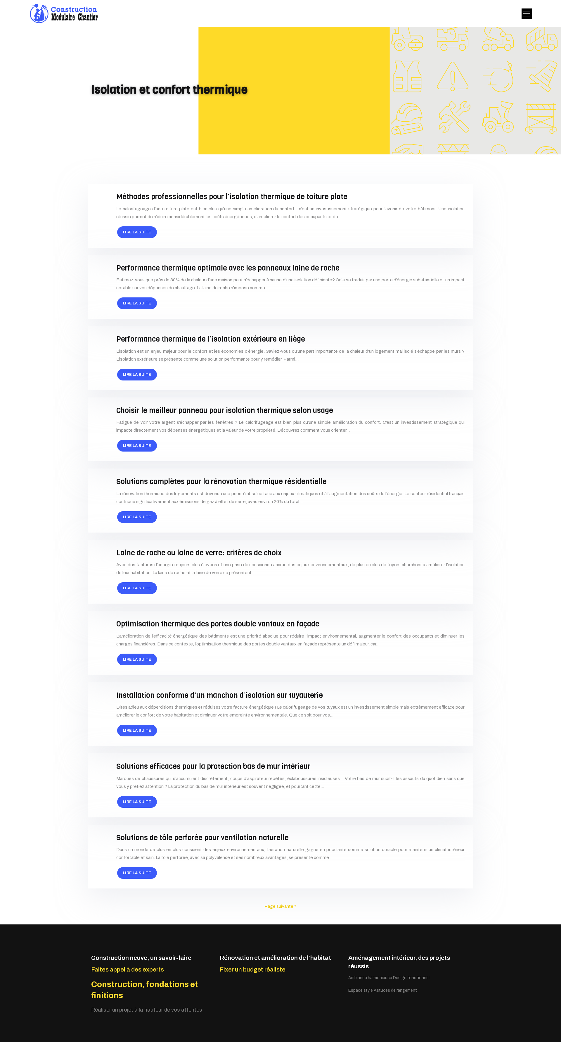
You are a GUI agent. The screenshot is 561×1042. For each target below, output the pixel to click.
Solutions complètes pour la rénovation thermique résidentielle (221, 481)
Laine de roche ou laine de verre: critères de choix (199, 553)
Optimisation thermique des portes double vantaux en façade (217, 624)
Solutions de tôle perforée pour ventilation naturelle (202, 838)
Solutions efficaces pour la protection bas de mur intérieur (213, 766)
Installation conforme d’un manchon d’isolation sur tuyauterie (219, 695)
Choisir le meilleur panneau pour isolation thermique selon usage (224, 410)
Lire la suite (137, 232)
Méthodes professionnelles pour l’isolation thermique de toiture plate (231, 196)
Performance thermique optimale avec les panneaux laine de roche (228, 268)
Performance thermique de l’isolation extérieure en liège (210, 339)
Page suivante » (280, 906)
